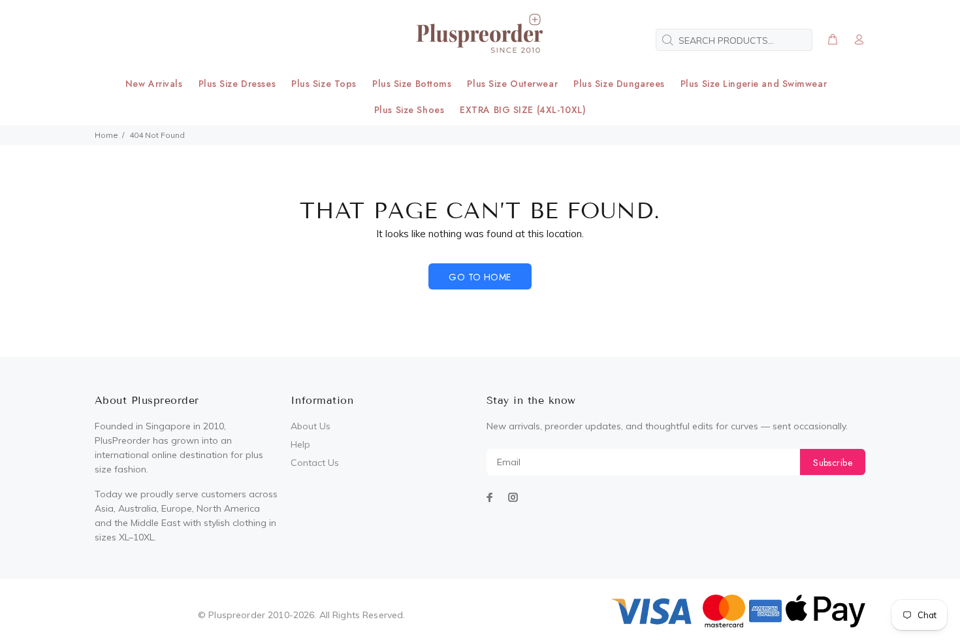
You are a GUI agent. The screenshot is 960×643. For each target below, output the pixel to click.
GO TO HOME (480, 277)
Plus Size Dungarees (619, 83)
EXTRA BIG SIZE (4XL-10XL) (523, 109)
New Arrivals (154, 83)
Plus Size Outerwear (512, 83)
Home (106, 135)
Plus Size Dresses (237, 83)
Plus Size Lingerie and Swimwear (753, 83)
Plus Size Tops (324, 83)
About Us (310, 426)
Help (300, 444)
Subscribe (832, 462)
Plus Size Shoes (409, 109)
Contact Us (315, 463)
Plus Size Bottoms (412, 83)
